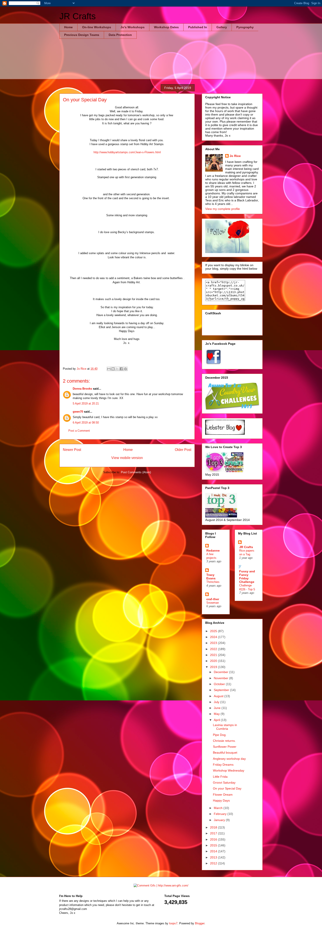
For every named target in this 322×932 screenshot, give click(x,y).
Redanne (213, 550)
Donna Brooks (82, 388)
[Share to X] (117, 369)
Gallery (221, 27)
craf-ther (212, 599)
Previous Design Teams (81, 35)
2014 (214, 851)
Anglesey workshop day (229, 758)
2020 (214, 661)
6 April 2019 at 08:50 (86, 422)
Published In (197, 27)
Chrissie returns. (224, 740)
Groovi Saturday (224, 782)
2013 (214, 857)
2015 (214, 845)
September (222, 690)
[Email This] (109, 369)
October (220, 684)
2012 (214, 863)
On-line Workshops (96, 27)
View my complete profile (222, 209)
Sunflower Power (224, 746)
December (221, 672)
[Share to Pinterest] (125, 369)
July (217, 702)
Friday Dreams (223, 764)
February (220, 814)
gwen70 (78, 411)
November (221, 678)
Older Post (183, 450)
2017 (214, 833)
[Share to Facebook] (121, 369)
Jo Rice (235, 156)
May (217, 714)
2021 (214, 655)
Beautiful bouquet (225, 752)
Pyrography (245, 27)
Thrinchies (212, 582)
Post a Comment (79, 430)
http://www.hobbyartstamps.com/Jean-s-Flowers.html (127, 152)
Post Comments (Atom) (136, 472)
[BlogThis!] (113, 369)
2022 (214, 649)
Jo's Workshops (132, 27)
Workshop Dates (166, 27)
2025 (214, 631)
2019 (214, 667)
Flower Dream (223, 794)
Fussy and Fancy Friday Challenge (247, 577)
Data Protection (120, 35)
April (217, 720)
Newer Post (72, 450)
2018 (214, 827)
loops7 (173, 923)
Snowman (212, 602)
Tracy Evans (211, 576)
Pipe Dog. (219, 735)
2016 (214, 839)
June (217, 708)
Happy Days (221, 800)
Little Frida (220, 776)
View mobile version (127, 458)
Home (68, 27)
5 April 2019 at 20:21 (86, 403)
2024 (214, 637)
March (218, 808)
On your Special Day (227, 788)
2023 (214, 643)
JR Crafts (77, 16)
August (219, 696)
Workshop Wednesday (228, 770)
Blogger (199, 923)
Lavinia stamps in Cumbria (225, 726)
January (220, 820)
